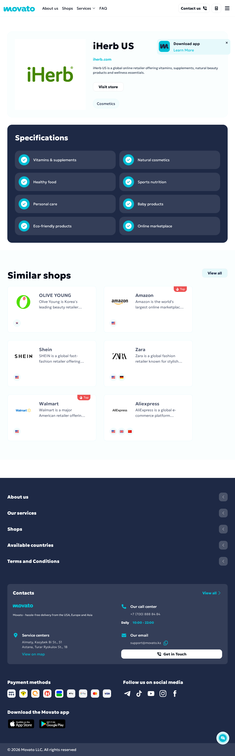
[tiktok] (139, 693)
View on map (33, 654)
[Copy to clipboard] (165, 643)
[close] (226, 42)
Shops (67, 8)
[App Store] (21, 723)
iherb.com (102, 59)
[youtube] (151, 693)
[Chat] (222, 738)
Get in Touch (175, 654)
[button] (51, 309)
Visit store (108, 87)
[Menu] (227, 8)
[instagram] (163, 693)
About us (50, 8)
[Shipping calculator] (216, 8)
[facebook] (175, 693)
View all (215, 273)
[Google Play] (52, 723)
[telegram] (127, 693)
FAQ (103, 8)
